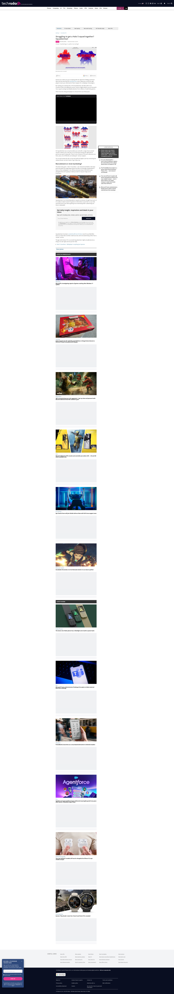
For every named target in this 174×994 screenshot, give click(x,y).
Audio (81, 8)
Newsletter (94, 75)
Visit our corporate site (105, 970)
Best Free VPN (63, 956)
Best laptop (77, 28)
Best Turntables (103, 954)
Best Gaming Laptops (80, 956)
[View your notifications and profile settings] (164, 3)
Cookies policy (75, 983)
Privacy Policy (17, 983)
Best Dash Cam (121, 956)
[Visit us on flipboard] (153, 3)
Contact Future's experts (77, 980)
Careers (73, 986)
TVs (64, 8)
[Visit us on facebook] (146, 3)
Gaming (57, 33)
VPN (85, 8)
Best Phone (90, 954)
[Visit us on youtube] (150, 3)
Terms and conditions (107, 980)
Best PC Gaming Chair (80, 962)
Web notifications (106, 983)
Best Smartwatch (92, 962)
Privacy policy (59, 983)
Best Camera (121, 954)
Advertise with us (91, 983)
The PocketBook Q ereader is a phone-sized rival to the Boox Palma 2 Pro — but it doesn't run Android (109, 170)
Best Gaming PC (78, 959)
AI (60, 8)
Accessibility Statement (61, 986)
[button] (169, 3)
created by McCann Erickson (75, 234)
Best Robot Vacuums (123, 962)
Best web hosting (88, 28)
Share (59, 75)
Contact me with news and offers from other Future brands (13, 975)
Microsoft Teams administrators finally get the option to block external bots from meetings (109, 189)
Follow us (86, 75)
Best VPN (110, 28)
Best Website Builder (65, 962)
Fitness (76, 8)
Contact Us (89, 980)
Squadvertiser (73, 81)
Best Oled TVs (91, 959)
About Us (58, 980)
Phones (49, 8)
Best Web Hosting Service (66, 959)
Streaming (69, 8)
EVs (101, 8)
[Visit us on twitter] (148, 3)
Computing (56, 8)
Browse (105, 8)
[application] (76, 109)
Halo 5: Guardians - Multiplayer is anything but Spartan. (71, 244)
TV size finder (67, 28)
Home (96, 8)
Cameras (90, 8)
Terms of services (74, 222)
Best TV (90, 956)
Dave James (63, 41)
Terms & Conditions (11, 984)
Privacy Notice (63, 223)
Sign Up (13, 978)
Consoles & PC (63, 33)
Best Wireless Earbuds (104, 959)
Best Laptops (78, 954)
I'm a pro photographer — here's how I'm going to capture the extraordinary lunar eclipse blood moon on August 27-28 (109, 162)
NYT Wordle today (100, 28)
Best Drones (121, 959)
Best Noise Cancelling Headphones (107, 956)
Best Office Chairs (103, 962)
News (57, 41)
